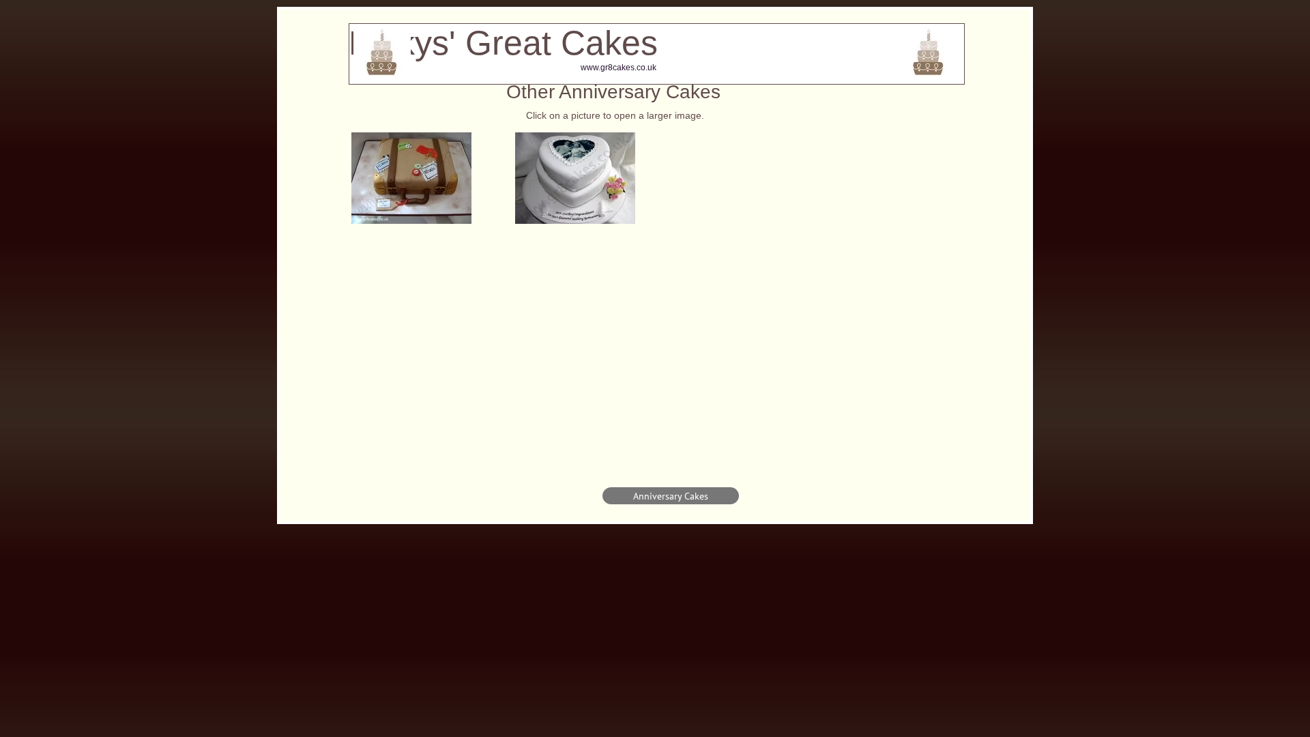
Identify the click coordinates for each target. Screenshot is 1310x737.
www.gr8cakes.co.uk (618, 67)
